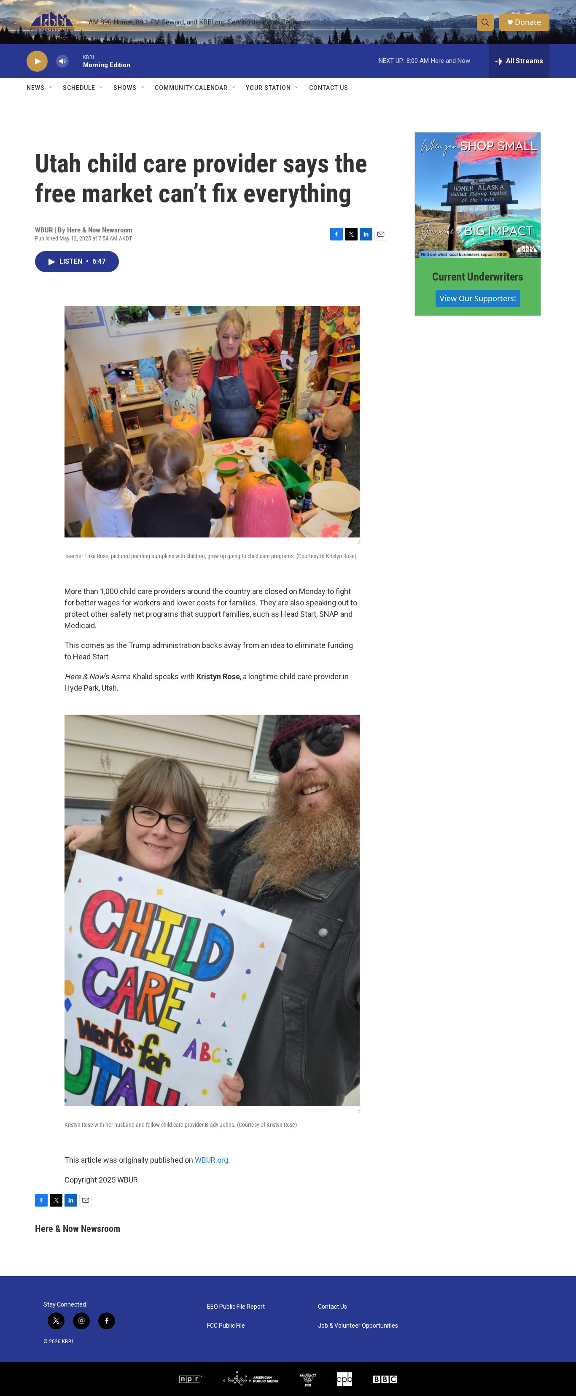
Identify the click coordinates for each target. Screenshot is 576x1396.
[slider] (76, 61)
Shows (125, 87)
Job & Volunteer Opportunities (358, 1326)
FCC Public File (226, 1326)
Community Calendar (191, 87)
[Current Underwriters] (478, 195)
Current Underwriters (477, 276)
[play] (37, 61)
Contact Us (328, 87)
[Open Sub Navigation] (51, 87)
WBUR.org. (212, 1160)
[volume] (62, 61)
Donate (528, 22)
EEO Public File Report (236, 1307)
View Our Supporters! (478, 298)
